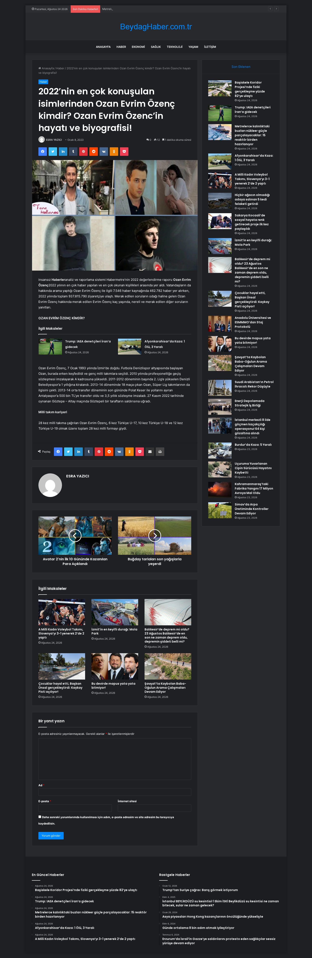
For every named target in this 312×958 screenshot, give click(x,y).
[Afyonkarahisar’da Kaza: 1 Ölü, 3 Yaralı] (129, 347)
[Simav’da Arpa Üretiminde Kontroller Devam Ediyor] (220, 510)
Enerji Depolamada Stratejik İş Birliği (249, 403)
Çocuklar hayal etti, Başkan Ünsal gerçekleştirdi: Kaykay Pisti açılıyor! (60, 687)
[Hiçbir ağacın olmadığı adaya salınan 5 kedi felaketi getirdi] (220, 201)
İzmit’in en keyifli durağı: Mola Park (114, 631)
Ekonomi (138, 46)
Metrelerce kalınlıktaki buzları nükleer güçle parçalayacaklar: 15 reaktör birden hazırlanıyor (161, 9)
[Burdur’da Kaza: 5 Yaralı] (220, 450)
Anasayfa (103, 46)
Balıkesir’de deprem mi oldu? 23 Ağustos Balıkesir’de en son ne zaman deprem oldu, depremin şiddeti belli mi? (167, 635)
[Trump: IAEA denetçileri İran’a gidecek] (50, 347)
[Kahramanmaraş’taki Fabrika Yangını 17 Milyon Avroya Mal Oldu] (220, 490)
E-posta (44, 801)
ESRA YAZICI (54, 139)
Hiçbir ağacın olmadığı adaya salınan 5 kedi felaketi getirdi (252, 199)
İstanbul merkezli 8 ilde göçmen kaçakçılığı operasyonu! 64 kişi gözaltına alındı (252, 426)
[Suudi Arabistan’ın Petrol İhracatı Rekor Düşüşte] (220, 388)
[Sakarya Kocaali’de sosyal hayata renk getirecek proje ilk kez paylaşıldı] (220, 221)
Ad (41, 785)
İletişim (210, 46)
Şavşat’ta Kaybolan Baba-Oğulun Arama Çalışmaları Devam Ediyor (165, 687)
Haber (121, 46)
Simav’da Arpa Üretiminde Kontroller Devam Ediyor (251, 508)
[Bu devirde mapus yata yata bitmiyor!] (114, 666)
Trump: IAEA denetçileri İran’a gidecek (253, 109)
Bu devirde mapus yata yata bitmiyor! (113, 685)
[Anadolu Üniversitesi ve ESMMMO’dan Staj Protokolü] (220, 324)
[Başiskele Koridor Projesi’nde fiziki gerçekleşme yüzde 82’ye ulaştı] (220, 88)
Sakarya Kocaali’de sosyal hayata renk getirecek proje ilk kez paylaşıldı (252, 222)
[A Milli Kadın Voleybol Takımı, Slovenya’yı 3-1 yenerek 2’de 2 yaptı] (61, 612)
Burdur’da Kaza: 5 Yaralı (253, 445)
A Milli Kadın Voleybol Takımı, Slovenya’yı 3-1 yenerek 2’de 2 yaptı (61, 633)
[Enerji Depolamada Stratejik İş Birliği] (220, 407)
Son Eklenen (241, 67)
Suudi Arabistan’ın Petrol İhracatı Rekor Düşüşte (254, 384)
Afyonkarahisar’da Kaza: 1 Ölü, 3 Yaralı (254, 157)
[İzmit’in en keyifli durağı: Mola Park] (114, 612)
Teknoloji (175, 46)
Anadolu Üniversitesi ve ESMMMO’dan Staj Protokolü (253, 322)
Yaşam (193, 46)
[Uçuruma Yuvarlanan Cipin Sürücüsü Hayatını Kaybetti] (220, 469)
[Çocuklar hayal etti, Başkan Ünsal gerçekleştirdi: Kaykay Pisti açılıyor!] (61, 666)
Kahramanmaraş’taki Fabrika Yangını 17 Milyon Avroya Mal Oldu (254, 488)
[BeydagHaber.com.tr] (156, 26)
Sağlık (156, 46)
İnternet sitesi (127, 801)
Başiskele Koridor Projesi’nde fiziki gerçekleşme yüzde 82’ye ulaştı (250, 89)
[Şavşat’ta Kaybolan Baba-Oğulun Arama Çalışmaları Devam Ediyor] (168, 666)
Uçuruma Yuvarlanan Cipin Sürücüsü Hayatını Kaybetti (253, 468)
